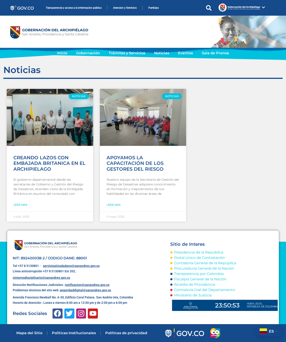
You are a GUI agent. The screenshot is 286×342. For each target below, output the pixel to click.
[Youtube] (93, 313)
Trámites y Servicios (127, 53)
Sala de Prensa (215, 53)
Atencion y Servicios (125, 7)
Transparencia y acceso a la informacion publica (73, 7)
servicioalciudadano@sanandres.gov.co (71, 266)
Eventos (185, 53)
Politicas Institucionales (74, 333)
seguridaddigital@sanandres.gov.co (85, 290)
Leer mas (20, 204)
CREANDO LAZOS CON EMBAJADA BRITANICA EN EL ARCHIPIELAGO (49, 163)
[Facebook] (58, 313)
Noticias (161, 53)
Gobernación (88, 53)
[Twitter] (69, 313)
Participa (153, 7)
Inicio (62, 53)
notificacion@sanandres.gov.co (87, 285)
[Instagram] (81, 313)
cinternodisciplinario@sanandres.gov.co (41, 277)
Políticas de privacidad (126, 333)
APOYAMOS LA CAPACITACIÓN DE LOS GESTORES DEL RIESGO (135, 163)
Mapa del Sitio (29, 333)
